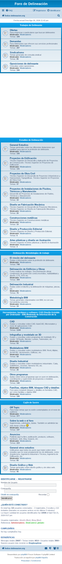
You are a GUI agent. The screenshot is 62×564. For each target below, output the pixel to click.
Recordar (43, 495)
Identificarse (8, 479)
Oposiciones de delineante (24, 63)
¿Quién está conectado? (14, 505)
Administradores (18, 523)
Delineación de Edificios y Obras (27, 269)
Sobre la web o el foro (21, 420)
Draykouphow (35, 543)
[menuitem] (9, 10)
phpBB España (41, 557)
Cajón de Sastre (31, 402)
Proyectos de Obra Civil (22, 173)
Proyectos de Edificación (23, 158)
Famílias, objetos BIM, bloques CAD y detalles (34, 387)
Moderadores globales (35, 523)
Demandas (15, 41)
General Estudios (19, 145)
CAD (12, 321)
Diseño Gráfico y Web (21, 465)
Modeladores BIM (19, 348)
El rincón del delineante (22, 258)
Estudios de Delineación (31, 140)
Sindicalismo (17, 52)
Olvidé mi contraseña (10, 495)
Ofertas (13, 30)
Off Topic (14, 407)
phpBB (24, 554)
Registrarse (25, 479)
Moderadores (25, 35)
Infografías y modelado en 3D (25, 334)
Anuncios (15, 434)
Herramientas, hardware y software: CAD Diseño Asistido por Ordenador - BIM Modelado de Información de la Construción (31, 314)
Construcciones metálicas (23, 218)
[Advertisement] (31, 106)
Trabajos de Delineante (31, 25)
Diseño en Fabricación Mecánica (27, 204)
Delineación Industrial (21, 284)
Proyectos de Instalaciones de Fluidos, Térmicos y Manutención (30, 190)
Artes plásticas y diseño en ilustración (30, 240)
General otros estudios (22, 447)
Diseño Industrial (19, 361)
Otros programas (19, 374)
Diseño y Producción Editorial (26, 229)
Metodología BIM (19, 297)
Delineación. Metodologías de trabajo (31, 253)
